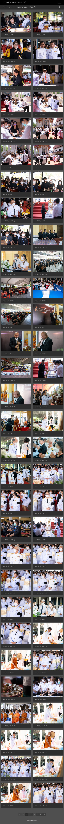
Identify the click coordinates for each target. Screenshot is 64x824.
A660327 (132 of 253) (9, 593)
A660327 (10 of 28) (40, 61)
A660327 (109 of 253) (41, 194)
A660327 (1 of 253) (8, 35)
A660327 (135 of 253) (41, 619)
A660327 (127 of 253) (41, 486)
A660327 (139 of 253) (41, 673)
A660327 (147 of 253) (41, 805)
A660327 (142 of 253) (9, 752)
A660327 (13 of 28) (40, 540)
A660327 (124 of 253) (9, 460)
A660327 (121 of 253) (41, 407)
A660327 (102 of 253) (9, 114)
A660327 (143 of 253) (41, 752)
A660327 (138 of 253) (9, 673)
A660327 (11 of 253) (9, 221)
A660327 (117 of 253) (41, 327)
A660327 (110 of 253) (9, 247)
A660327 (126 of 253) (9, 486)
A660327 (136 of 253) (9, 646)
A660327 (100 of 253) (9, 88)
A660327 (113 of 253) (41, 274)
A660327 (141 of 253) (41, 726)
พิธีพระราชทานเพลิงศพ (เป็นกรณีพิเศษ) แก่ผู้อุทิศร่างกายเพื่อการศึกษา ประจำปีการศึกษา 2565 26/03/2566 (16, 7)
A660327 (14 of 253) (9, 699)
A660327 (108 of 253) (9, 194)
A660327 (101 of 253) (41, 88)
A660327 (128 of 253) (9, 513)
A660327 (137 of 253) (41, 646)
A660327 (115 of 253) (41, 300)
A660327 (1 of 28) (40, 35)
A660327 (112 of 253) (9, 274)
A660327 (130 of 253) (9, 566)
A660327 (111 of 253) (41, 247)
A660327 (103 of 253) (41, 114)
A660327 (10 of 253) (9, 61)
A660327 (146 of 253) (9, 805)
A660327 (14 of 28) (40, 699)
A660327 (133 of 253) (41, 593)
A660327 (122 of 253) (9, 433)
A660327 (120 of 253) (9, 407)
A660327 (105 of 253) (41, 141)
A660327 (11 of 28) (40, 221)
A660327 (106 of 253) (9, 168)
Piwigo (35, 820)
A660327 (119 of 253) (41, 353)
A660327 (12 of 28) (40, 380)
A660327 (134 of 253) (9, 619)
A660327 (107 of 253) (41, 168)
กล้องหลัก (32, 7)
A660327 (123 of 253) (41, 433)
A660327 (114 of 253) (9, 300)
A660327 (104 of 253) (9, 141)
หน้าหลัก (3, 7)
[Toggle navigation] (59, 2)
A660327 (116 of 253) (9, 327)
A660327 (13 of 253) (9, 540)
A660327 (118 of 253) (9, 354)
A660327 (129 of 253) (41, 513)
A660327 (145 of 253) (41, 779)
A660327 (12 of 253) (9, 380)
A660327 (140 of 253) (9, 726)
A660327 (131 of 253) (41, 566)
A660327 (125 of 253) (41, 460)
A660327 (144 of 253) (9, 779)
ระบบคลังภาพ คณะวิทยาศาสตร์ (14, 2)
